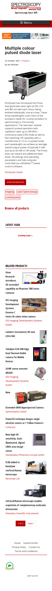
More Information (15, 182)
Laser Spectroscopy (27, 191)
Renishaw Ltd (12, 478)
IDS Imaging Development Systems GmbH (17, 381)
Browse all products (17, 208)
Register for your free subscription (19, 251)
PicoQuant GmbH (14, 172)
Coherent (10, 427)
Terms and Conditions (26, 551)
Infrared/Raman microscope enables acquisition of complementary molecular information (26, 505)
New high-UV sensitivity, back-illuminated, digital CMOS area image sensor (15, 442)
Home (17, 543)
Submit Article (30, 543)
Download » (25, 236)
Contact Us (34, 547)
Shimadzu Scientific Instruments (22, 513)
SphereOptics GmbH (16, 411)
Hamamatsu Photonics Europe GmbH (25, 454)
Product (25, 60)
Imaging (9, 191)
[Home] (26, 8)
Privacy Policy (19, 547)
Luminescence (12, 197)
